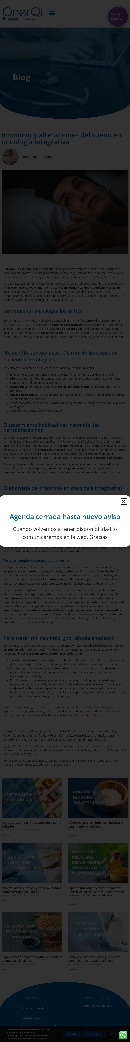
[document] (65, 521)
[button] (124, 501)
